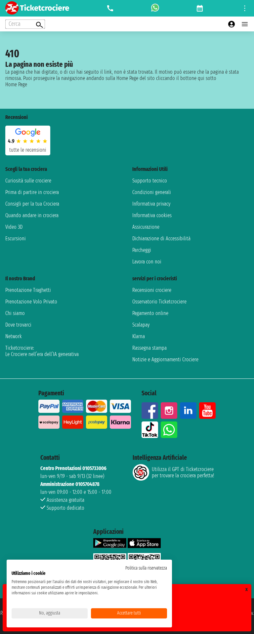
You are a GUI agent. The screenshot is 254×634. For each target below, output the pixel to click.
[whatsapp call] (155, 8)
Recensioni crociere (151, 290)
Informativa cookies (152, 215)
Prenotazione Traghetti (28, 290)
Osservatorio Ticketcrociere (159, 301)
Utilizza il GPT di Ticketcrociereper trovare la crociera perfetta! (183, 472)
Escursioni (15, 238)
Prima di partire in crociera (32, 192)
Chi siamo (15, 313)
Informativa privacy (151, 204)
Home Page (16, 84)
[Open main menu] (245, 24)
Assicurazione (145, 227)
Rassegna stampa (149, 348)
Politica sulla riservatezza (146, 568)
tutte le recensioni (27, 150)
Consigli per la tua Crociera (32, 204)
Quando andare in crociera (32, 215)
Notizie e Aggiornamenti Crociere (165, 359)
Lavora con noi (146, 261)
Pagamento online (150, 313)
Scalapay (140, 325)
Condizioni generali (151, 192)
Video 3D (13, 227)
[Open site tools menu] (245, 8)
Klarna (138, 336)
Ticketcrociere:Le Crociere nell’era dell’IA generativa (42, 351)
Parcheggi (141, 250)
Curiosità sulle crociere (28, 181)
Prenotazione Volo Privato (31, 301)
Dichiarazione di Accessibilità (161, 238)
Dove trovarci (18, 325)
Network (13, 336)
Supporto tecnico (149, 181)
